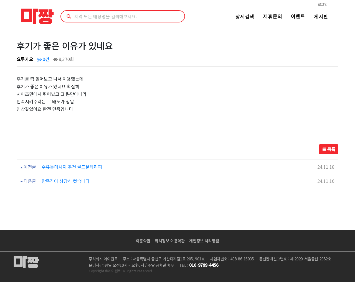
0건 (45, 59)
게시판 (321, 16)
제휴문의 (272, 16)
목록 (331, 149)
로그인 (323, 4)
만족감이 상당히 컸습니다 (66, 181)
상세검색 (244, 16)
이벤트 (298, 16)
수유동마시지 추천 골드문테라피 (72, 166)
